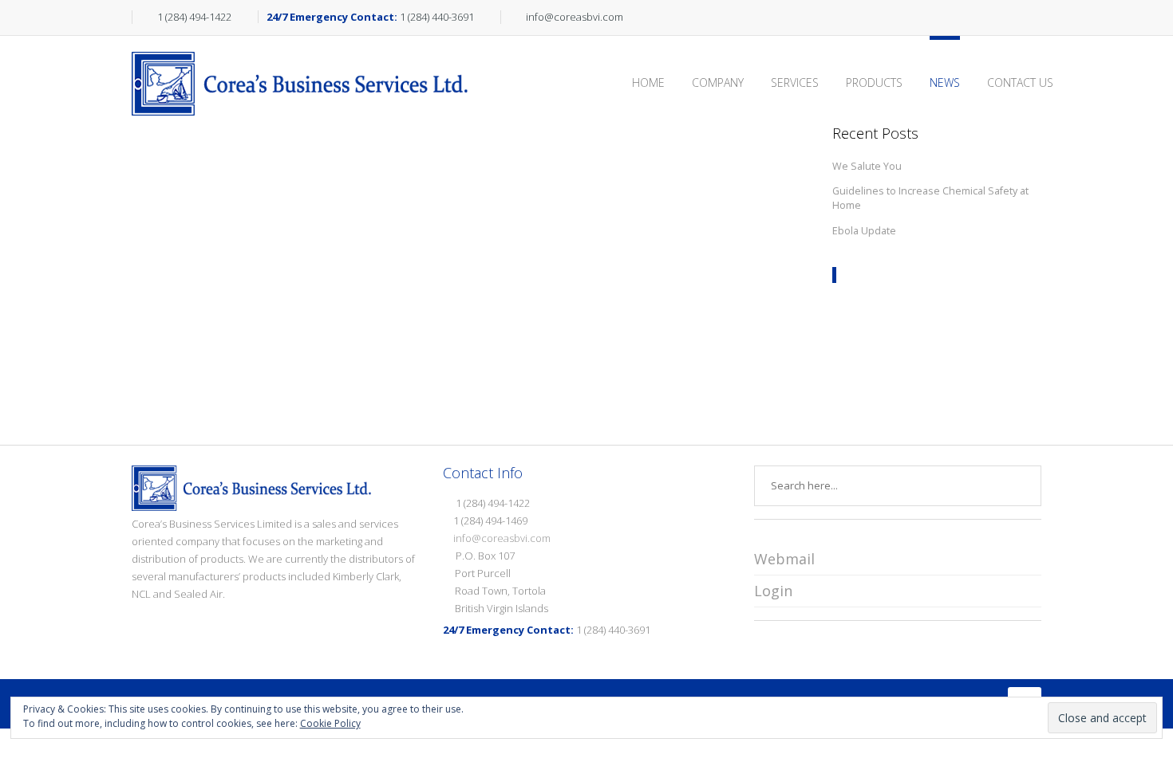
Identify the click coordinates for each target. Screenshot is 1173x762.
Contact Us (1020, 82)
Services (795, 82)
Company (718, 82)
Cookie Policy (330, 723)
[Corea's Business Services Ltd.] (300, 56)
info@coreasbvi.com (502, 538)
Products (874, 82)
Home (648, 82)
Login (773, 590)
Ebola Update (864, 231)
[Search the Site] (1034, 18)
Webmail (784, 558)
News (945, 82)
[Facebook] (1015, 18)
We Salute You (867, 166)
